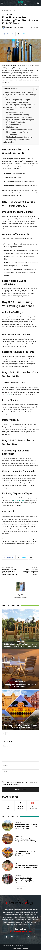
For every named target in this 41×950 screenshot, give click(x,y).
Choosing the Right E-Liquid (19, 100)
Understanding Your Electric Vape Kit (19, 92)
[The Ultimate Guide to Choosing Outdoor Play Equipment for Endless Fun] (7, 879)
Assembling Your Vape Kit (19, 102)
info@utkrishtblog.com (20, 931)
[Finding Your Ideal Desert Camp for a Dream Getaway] (20, 669)
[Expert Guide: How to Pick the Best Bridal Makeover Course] (7, 865)
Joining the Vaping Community (21, 137)
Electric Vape (11, 10)
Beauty (17, 863)
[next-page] (6, 733)
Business (20, 641)
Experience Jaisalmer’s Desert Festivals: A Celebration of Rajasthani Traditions (10, 572)
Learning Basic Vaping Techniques (22, 105)
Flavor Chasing (15, 125)
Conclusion (9, 142)
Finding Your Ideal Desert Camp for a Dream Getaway (20, 686)
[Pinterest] (23, 937)
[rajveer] (3, 27)
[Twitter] (34, 937)
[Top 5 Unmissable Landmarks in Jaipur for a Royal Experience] (20, 710)
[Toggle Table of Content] (34, 89)
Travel (20, 722)
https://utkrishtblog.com (20, 597)
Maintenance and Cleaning (19, 115)
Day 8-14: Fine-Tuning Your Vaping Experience (18, 108)
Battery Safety (15, 127)
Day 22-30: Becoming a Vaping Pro (18, 130)
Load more (20, 888)
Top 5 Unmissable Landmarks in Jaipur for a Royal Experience (20, 726)
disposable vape (18, 500)
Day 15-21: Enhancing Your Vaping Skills (20, 120)
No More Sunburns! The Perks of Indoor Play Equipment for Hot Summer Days (20, 645)
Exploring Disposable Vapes (19, 139)
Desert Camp (20, 681)
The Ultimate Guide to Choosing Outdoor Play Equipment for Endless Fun (25, 880)
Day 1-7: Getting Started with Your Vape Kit (20, 96)
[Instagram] (12, 937)
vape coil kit (8, 394)
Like (8, 802)
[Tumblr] (29, 937)
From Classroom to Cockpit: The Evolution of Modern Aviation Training (31, 572)
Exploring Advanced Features (20, 117)
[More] (31, 34)
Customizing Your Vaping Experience (18, 133)
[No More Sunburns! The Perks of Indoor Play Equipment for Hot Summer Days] (20, 629)
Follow (20, 802)
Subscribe (33, 802)
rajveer (10, 27)
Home (4, 10)
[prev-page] (3, 733)
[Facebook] (6, 937)
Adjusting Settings (16, 112)
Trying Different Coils (17, 122)
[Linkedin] (18, 937)
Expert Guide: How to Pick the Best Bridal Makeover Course (26, 867)
